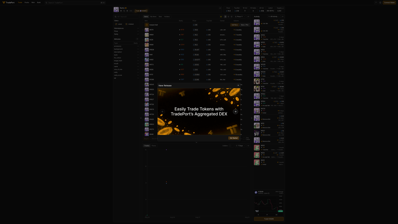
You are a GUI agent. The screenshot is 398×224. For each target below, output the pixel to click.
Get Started (234, 138)
